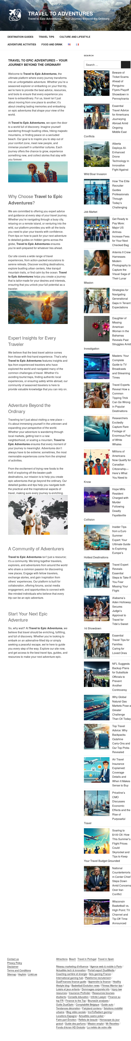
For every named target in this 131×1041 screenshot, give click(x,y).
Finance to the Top (76, 1000)
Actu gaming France (100, 974)
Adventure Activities (22, 44)
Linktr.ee (32, 974)
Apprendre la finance (99, 981)
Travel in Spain (106, 959)
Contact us (13, 959)
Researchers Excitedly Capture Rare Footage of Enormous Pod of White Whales (121, 431)
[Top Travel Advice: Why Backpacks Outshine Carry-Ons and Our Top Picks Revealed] (97, 737)
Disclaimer (12, 966)
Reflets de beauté (88, 1019)
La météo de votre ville (99, 1027)
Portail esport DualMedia (101, 970)
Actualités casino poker (91, 1016)
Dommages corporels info (96, 989)
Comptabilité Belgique (87, 1004)
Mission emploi (96, 1023)
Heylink (22, 974)
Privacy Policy (14, 963)
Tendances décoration (68, 1008)
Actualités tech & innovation (71, 970)
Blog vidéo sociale (76, 1012)
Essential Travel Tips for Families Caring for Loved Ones (120, 644)
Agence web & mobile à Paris (106, 966)
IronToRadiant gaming (100, 1012)
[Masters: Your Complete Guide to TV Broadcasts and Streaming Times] (97, 367)
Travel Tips (46, 36)
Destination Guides (20, 36)
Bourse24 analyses (98, 1000)
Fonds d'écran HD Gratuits (70, 1027)
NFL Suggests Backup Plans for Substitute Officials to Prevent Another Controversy (121, 677)
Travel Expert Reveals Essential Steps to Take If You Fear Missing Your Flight (121, 578)
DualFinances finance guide (71, 981)
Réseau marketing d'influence (72, 966)
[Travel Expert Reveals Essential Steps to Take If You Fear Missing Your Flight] (97, 575)
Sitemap (11, 974)
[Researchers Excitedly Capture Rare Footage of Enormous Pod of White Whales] (97, 429)
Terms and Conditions (19, 970)
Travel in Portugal (86, 959)
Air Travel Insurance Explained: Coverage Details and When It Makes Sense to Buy (121, 772)
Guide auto (107, 1004)
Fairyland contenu (92, 1008)
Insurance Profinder (79, 993)
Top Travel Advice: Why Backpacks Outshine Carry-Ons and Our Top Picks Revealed (121, 739)
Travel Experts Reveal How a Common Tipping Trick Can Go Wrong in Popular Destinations (121, 398)
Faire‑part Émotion (66, 1019)
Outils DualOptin (65, 1004)
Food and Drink (51, 44)
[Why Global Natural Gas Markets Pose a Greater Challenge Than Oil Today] (97, 708)
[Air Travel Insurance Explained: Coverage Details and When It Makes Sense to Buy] (97, 770)
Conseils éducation (78, 997)
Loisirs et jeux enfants (68, 989)
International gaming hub (69, 977)
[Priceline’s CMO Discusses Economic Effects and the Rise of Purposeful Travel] (97, 803)
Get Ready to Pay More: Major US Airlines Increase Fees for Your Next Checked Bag (120, 232)
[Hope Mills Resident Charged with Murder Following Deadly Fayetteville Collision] (97, 500)
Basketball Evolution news (85, 985)
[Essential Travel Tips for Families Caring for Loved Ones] (97, 646)
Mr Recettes (112, 1023)
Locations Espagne (66, 1016)
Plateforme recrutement (98, 977)
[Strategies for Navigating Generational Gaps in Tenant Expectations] (97, 301)
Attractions (62, 959)
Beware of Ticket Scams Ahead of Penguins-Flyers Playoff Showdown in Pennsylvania (120, 86)
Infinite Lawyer (98, 997)
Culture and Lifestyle (75, 36)
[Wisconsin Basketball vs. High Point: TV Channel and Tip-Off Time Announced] (97, 912)
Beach (72, 959)
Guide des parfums (75, 1023)
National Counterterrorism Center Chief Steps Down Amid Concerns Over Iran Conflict (121, 881)
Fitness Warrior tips (111, 985)
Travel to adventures (60, 13)
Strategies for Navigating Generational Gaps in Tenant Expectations (121, 298)
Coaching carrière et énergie (71, 974)
